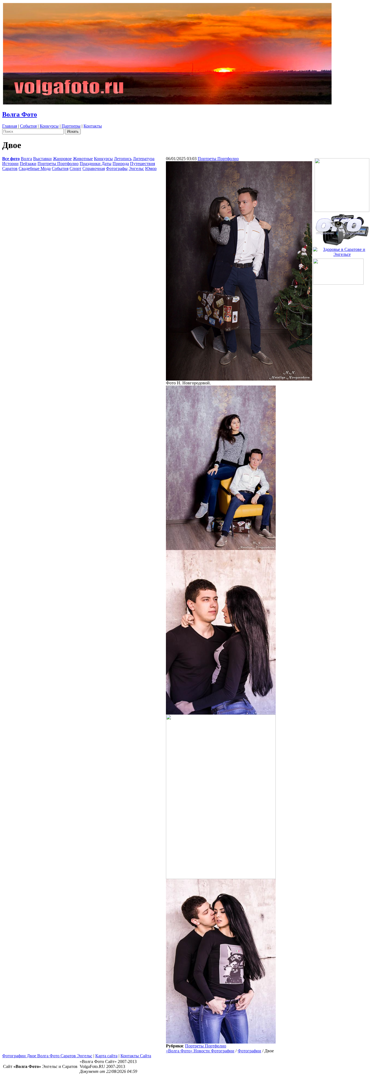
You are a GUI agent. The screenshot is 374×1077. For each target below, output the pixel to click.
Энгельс (136, 168)
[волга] (342, 228)
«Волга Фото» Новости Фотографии (200, 1050)
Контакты (93, 126)
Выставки (42, 158)
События (28, 126)
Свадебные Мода (35, 168)
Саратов (10, 168)
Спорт (75, 168)
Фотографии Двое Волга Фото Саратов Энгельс (47, 1055)
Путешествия (142, 163)
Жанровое (62, 158)
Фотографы (117, 168)
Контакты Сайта (135, 1055)
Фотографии (249, 1050)
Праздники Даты (95, 163)
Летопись (123, 158)
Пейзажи (28, 163)
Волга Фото (19, 114)
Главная (9, 126)
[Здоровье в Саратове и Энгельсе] (342, 250)
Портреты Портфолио (58, 163)
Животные (83, 158)
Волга (26, 158)
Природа (121, 163)
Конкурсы (49, 126)
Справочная (93, 168)
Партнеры (71, 126)
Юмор (151, 168)
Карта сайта (106, 1055)
